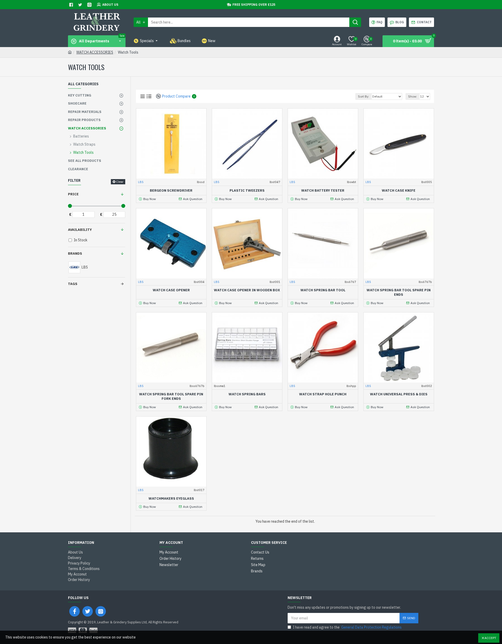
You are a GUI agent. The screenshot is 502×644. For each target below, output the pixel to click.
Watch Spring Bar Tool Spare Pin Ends (399, 292)
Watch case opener (171, 290)
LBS (141, 182)
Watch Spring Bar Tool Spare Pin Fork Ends (171, 396)
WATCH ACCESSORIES (94, 52)
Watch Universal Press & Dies (398, 394)
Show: (412, 96)
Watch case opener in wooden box (247, 290)
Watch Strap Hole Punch (322, 394)
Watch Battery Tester (322, 191)
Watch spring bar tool (322, 290)
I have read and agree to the (347, 627)
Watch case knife (398, 191)
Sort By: (363, 96)
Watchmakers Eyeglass (171, 499)
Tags (72, 284)
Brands (75, 253)
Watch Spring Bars (247, 394)
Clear (119, 182)
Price (73, 194)
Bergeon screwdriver (171, 191)
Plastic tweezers (247, 191)
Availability (80, 229)
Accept (490, 638)
